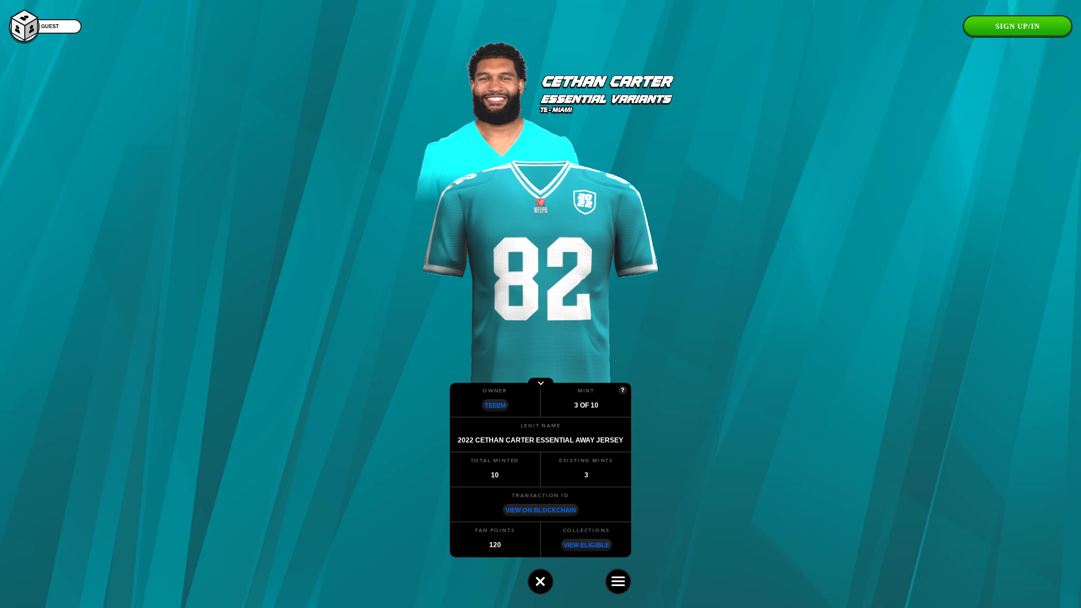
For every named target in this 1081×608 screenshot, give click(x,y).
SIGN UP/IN (1017, 26)
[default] (540, 581)
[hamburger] (618, 581)
